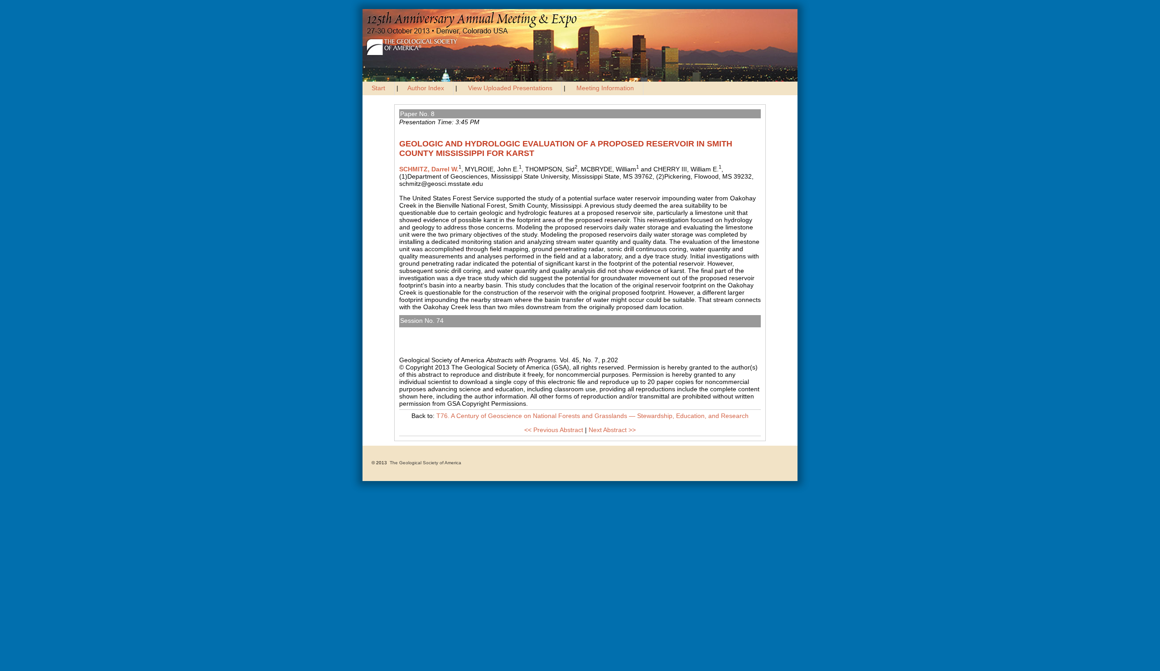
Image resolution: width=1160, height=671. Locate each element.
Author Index (425, 88)
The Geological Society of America (425, 462)
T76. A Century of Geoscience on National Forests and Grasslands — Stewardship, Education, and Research (567, 331)
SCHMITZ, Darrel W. (429, 169)
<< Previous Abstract (553, 429)
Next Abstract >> (612, 429)
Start (378, 88)
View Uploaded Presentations (510, 88)
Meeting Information (605, 88)
